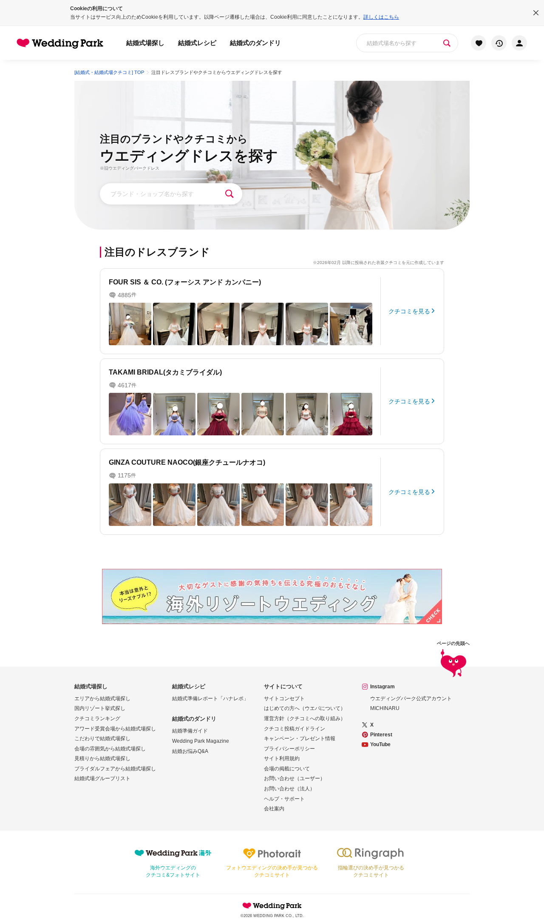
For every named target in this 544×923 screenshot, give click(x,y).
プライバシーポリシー (289, 749)
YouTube (380, 744)
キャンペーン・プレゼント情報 (299, 738)
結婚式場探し (145, 42)
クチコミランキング (97, 718)
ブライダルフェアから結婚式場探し (115, 769)
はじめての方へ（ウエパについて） (305, 708)
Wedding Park (272, 905)
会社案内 (274, 809)
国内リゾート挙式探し (99, 708)
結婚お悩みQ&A (190, 751)
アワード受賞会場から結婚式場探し (115, 729)
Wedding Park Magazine (200, 741)
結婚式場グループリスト (102, 778)
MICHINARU (385, 708)
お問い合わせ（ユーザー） (294, 778)
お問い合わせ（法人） (289, 789)
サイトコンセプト (284, 698)
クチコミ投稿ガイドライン (294, 729)
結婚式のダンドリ (255, 42)
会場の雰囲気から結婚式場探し (110, 749)
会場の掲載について (287, 769)
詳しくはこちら (381, 17)
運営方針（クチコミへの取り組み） (305, 718)
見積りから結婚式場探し (102, 758)
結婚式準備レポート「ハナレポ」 (210, 698)
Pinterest (381, 735)
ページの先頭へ (453, 643)
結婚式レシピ (197, 42)
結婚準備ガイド (190, 731)
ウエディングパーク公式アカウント (411, 698)
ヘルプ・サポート (284, 799)
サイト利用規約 (282, 758)
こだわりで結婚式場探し (102, 738)
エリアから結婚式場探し (102, 698)
